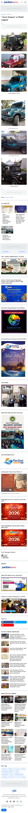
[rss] (21, 801)
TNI (17, 777)
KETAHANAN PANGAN (7, 771)
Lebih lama (22, 251)
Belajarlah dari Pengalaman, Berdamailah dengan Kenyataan (20, 724)
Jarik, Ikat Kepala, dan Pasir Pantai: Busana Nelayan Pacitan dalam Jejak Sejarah (18, 671)
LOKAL (12, 197)
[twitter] (20, 622)
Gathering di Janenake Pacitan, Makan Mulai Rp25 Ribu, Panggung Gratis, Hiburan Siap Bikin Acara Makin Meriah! (20, 708)
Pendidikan (4, 777)
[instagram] (17, 801)
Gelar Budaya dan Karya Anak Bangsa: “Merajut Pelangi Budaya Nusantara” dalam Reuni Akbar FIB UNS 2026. (20, 219)
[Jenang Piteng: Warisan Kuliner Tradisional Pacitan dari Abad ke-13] (5, 643)
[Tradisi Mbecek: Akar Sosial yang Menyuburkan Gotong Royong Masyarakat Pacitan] (5, 685)
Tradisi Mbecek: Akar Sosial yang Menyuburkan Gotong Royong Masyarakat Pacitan (18, 685)
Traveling (23, 777)
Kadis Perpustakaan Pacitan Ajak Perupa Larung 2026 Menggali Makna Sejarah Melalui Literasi (18, 665)
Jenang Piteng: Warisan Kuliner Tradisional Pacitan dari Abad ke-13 (18, 643)
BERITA (11, 769)
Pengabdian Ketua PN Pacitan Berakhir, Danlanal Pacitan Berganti (6, 724)
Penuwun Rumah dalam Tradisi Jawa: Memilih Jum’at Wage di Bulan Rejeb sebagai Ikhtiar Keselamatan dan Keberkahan (17, 679)
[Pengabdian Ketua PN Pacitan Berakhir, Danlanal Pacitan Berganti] (7, 717)
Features (9, 14)
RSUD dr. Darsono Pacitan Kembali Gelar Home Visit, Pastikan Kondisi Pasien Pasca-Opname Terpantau (20, 740)
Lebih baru (6, 251)
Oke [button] (4, 810)
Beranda (3, 14)
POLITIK (12, 777)
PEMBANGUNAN (19, 774)
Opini (11, 774)
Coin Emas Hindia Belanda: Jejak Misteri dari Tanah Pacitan (18, 649)
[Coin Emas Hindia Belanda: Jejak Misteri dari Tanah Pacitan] (5, 650)
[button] (2, 2)
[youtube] (7, 625)
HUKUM (23, 769)
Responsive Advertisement (14, 8)
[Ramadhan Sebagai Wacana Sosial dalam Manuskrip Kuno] (7, 230)
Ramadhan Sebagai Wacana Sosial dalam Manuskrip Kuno (7, 237)
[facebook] (7, 622)
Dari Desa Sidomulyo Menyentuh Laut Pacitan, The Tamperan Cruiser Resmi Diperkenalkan (20, 757)
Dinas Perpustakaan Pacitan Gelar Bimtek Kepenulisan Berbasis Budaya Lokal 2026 (7, 219)
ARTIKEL (4, 769)
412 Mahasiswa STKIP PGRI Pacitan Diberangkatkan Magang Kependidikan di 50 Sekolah (6, 740)
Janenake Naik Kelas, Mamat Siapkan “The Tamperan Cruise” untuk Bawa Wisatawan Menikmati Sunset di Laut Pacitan (18, 636)
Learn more (11, 806)
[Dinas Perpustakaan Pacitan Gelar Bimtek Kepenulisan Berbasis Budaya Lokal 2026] (7, 209)
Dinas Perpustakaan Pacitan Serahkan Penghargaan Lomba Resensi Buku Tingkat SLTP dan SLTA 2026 (6, 757)
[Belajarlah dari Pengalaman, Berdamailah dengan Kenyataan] (21, 717)
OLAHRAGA (5, 774)
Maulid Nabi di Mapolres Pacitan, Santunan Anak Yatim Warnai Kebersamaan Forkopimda (6, 707)
